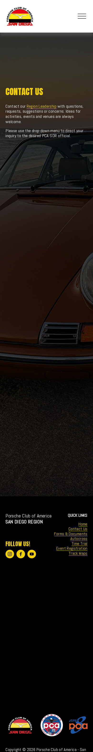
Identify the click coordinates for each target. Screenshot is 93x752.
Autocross (78, 538)
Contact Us (78, 528)
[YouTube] (31, 554)
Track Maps (78, 553)
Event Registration (72, 548)
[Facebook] (20, 554)
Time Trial (80, 543)
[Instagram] (9, 554)
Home (82, 524)
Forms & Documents (70, 533)
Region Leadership (42, 106)
